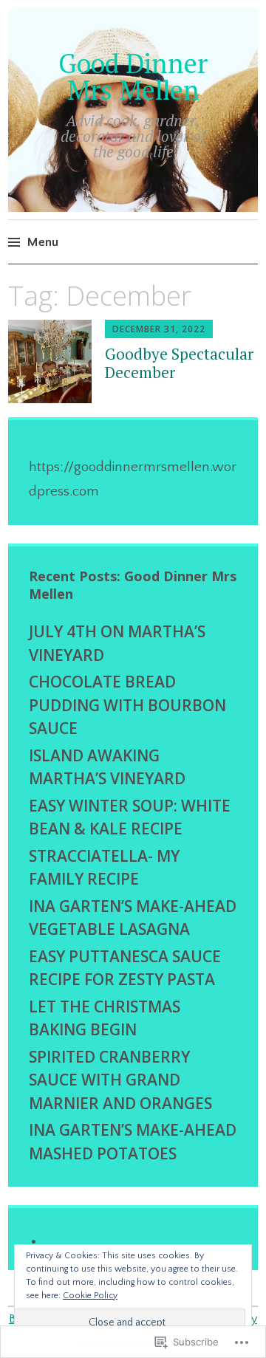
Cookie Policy (90, 1295)
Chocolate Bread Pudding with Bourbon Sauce (127, 704)
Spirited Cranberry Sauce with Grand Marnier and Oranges (120, 1080)
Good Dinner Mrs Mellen (133, 76)
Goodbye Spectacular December (179, 363)
